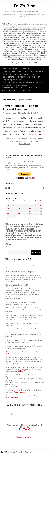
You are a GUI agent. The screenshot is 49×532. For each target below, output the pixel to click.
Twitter (23, 348)
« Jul (7, 219)
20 (30, 211)
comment (14, 386)
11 (19, 208)
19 (24, 211)
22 (41, 211)
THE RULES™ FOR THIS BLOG (35, 71)
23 (8, 214)
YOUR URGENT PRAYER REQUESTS (28, 74)
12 (24, 208)
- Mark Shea (14, 398)
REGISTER (25, 69)
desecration (14, 141)
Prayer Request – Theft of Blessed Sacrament (20, 107)
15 (41, 208)
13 (30, 208)
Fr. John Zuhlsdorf (31, 113)
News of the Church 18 (34, 82)
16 (8, 211)
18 (19, 211)
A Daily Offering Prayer (9, 80)
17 (14, 211)
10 (14, 208)
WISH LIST (36, 77)
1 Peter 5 (22, 371)
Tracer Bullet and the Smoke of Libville (14, 85)
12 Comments (24, 143)
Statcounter (26, 425)
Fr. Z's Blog (24, 6)
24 (14, 214)
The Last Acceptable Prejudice (24, 139)
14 (35, 208)
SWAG (21, 80)
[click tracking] (24, 429)
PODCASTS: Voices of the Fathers (13, 88)
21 (35, 211)
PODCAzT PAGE (7, 74)
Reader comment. (19, 392)
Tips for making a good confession (13, 82)
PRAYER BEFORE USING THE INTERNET (16, 77)
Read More (35, 134)
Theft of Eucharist (33, 141)
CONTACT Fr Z (14, 69)
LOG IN (4, 69)
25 (19, 214)
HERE (7, 296)
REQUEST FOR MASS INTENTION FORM (16, 90)
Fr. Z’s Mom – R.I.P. (33, 88)
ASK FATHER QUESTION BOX (12, 71)
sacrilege (22, 141)
